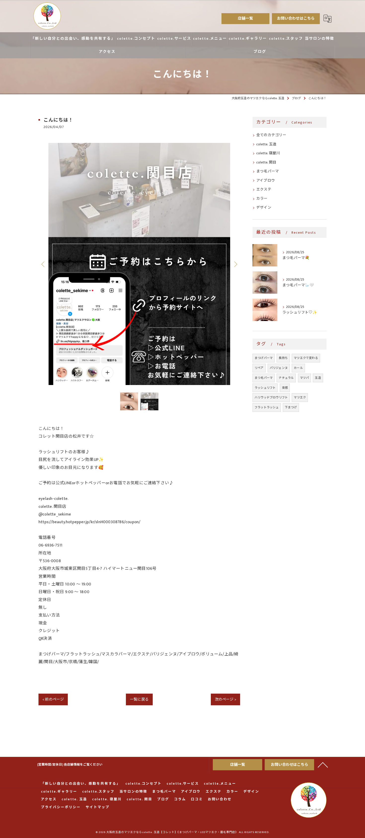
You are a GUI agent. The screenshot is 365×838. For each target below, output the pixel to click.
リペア (259, 367)
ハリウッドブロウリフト (271, 397)
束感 (285, 387)
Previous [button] (43, 264)
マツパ (304, 377)
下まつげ (291, 407)
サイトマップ (98, 807)
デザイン (263, 208)
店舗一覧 (245, 18)
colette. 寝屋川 (268, 153)
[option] (139, 264)
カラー (262, 199)
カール (298, 367)
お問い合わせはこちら (296, 18)
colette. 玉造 (266, 144)
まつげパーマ (264, 357)
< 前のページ (53, 699)
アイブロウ (265, 181)
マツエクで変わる (306, 357)
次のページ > (225, 699)
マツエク (300, 397)
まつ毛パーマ (267, 171)
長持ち (283, 357)
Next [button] (235, 264)
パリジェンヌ (279, 367)
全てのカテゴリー (271, 135)
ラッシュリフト (265, 387)
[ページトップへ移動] (323, 765)
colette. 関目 (266, 162)
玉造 (318, 377)
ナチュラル (286, 377)
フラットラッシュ (267, 407)
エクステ (263, 190)
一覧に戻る (139, 699)
